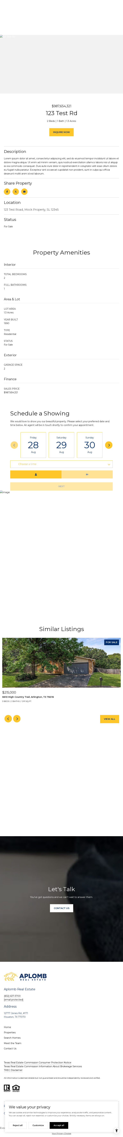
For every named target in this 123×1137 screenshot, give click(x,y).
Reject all (18, 1125)
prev (8, 718)
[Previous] (14, 445)
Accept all (59, 1125)
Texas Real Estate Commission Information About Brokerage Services (43, 1066)
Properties (10, 1032)
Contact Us (10, 1048)
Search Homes (12, 1037)
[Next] (108, 445)
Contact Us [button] (61, 908)
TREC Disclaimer (13, 1070)
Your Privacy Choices (61, 1133)
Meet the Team (12, 1043)
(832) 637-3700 (12, 996)
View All (109, 719)
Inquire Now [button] (61, 132)
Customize (38, 1125)
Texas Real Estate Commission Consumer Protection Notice (37, 1062)
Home (7, 1027)
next (16, 718)
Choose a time (27, 464)
